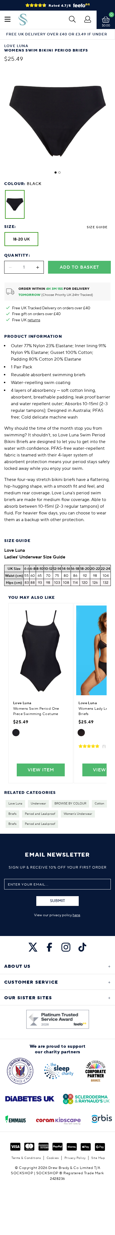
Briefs (12, 814)
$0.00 (106, 25)
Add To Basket (79, 267)
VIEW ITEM (41, 770)
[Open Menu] (7, 20)
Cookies (53, 1158)
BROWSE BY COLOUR (70, 804)
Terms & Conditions (26, 1158)
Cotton (99, 804)
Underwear (38, 804)
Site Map (98, 1158)
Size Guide (97, 227)
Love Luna (15, 804)
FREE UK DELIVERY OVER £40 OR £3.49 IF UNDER (56, 34)
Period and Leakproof (40, 814)
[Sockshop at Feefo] (57, 1019)
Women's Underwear (78, 814)
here (76, 915)
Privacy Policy (75, 1158)
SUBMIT (57, 900)
